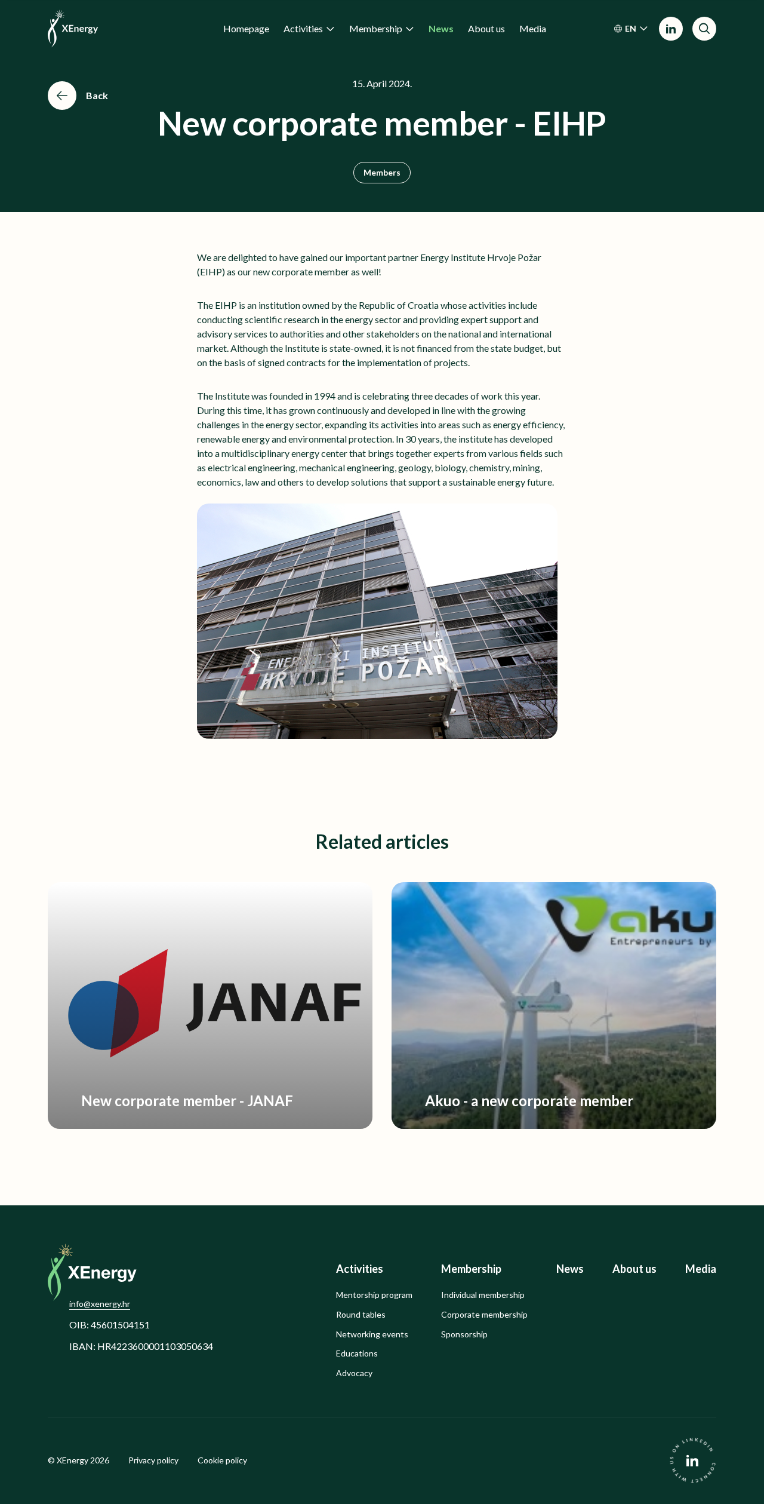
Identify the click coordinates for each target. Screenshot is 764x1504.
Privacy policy (153, 1460)
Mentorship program (374, 1295)
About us (634, 1269)
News (570, 1269)
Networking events (372, 1334)
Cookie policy (222, 1460)
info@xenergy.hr (99, 1304)
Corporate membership (484, 1314)
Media (700, 1269)
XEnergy (72, 1460)
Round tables (361, 1314)
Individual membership (483, 1295)
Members (382, 172)
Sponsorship (464, 1334)
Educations (357, 1353)
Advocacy (354, 1373)
